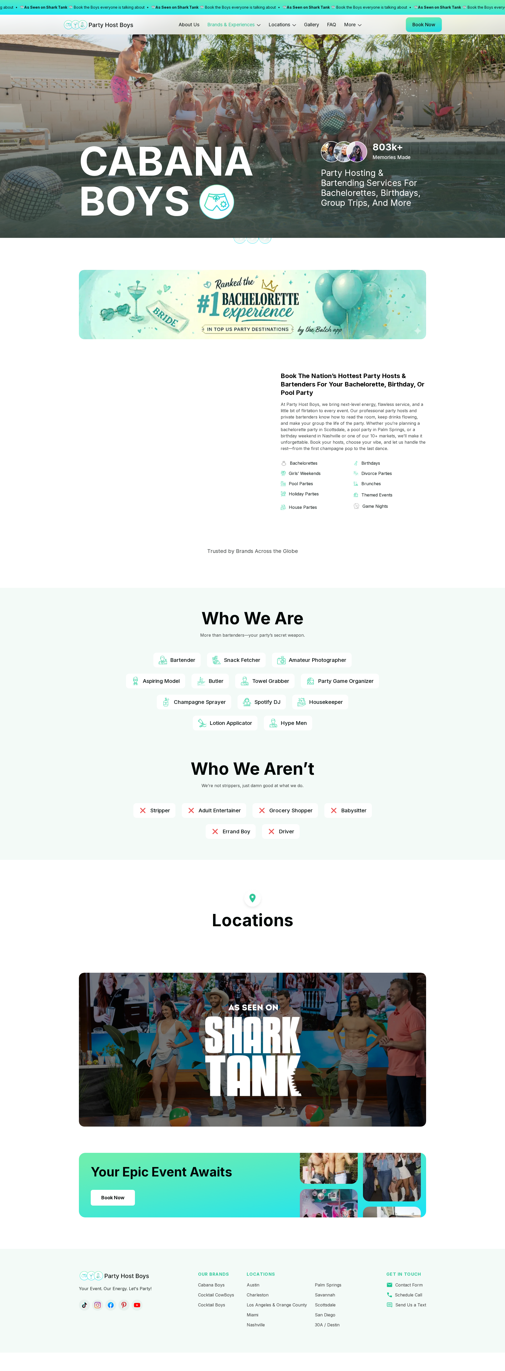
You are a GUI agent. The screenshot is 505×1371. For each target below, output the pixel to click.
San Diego (325, 1314)
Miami (252, 1314)
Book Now (112, 1197)
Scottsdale (325, 1304)
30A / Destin (327, 1324)
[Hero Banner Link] (252, 1050)
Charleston (258, 1294)
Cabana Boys (211, 1285)
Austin (253, 1285)
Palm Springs (328, 1285)
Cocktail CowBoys (216, 1294)
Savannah (325, 1294)
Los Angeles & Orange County (277, 1304)
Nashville (256, 1324)
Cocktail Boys (211, 1304)
